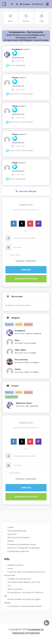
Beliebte (28, 324)
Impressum (12, 534)
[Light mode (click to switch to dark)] (17, 4)
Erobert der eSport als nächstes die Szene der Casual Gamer (24, 573)
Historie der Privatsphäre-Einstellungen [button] (23, 548)
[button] (12, 4)
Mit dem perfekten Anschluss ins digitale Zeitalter (22, 601)
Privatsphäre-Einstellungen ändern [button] (21, 544)
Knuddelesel (17, 49)
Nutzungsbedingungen (17, 531)
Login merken (14, 255)
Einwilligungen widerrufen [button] (18, 551)
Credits (10, 527)
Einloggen (26, 4)
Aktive (18, 324)
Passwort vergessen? (26, 261)
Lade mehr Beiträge (27, 191)
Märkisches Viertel (23, 403)
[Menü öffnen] (47, 4)
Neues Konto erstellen (26, 279)
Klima (17, 340)
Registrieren (39, 4)
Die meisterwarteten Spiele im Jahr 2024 (23, 582)
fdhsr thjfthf (20, 350)
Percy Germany (21, 359)
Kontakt (10, 541)
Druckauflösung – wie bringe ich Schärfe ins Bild (23, 594)
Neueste (9, 324)
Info (9, 586)
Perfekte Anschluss (15, 565)
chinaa (15, 77)
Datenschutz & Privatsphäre (18, 537)
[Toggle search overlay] (12, 4)
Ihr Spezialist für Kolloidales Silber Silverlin (24, 606)
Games (10, 568)
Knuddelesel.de (35, 629)
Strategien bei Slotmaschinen (19, 579)
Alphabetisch (11, 397)
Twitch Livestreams (15, 589)
